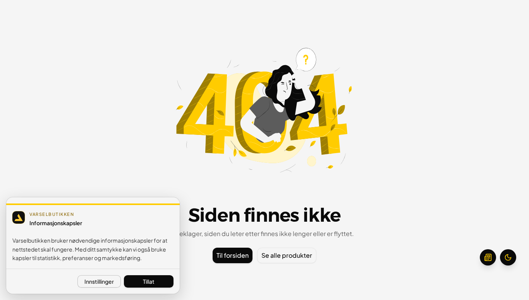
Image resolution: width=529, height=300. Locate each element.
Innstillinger (99, 281)
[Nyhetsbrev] (487, 257)
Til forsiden (232, 255)
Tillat (149, 281)
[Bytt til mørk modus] (508, 257)
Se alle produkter (286, 255)
